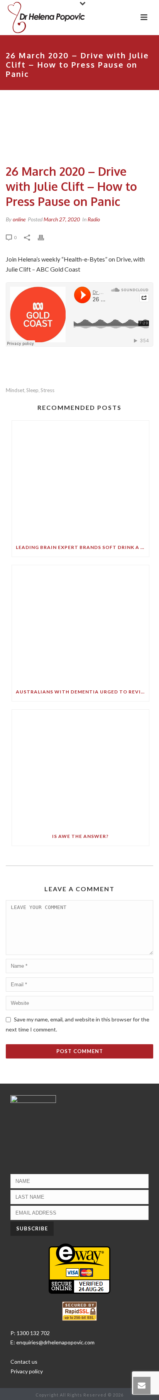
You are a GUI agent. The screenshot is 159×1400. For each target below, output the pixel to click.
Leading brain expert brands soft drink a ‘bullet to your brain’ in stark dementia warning (82, 547)
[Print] (45, 237)
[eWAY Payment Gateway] (79, 1267)
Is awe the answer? (80, 836)
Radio (94, 219)
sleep (32, 390)
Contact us (23, 1361)
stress (47, 390)
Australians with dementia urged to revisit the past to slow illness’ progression (82, 692)
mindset (15, 390)
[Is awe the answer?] (80, 768)
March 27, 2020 (62, 219)
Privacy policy (26, 1371)
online (19, 219)
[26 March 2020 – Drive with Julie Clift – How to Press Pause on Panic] (79, 128)
